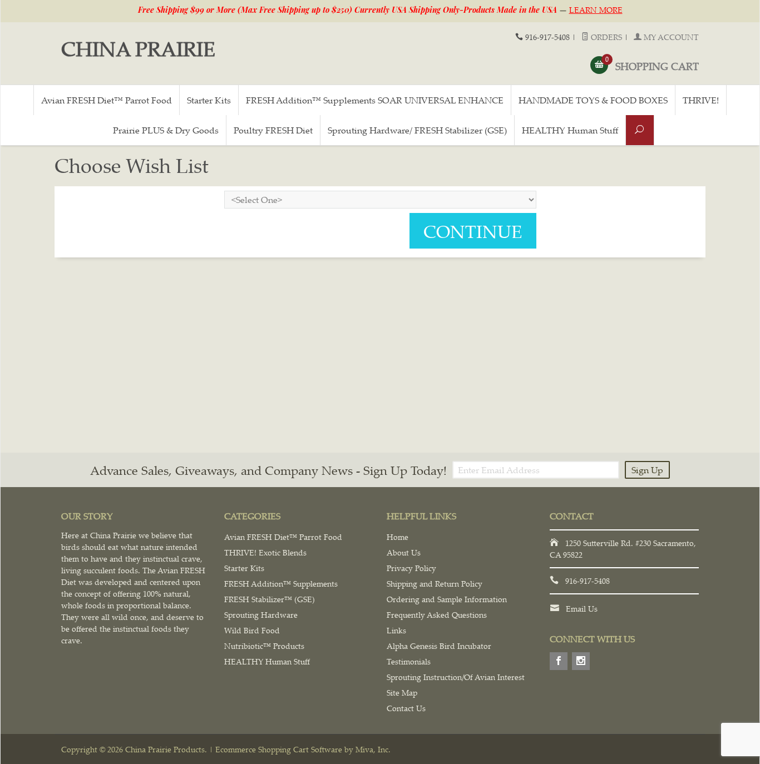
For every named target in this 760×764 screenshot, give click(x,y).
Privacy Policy (411, 568)
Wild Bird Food (252, 630)
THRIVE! (701, 100)
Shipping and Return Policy (434, 583)
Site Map (402, 692)
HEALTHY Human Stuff (570, 130)
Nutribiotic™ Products (264, 646)
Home (397, 537)
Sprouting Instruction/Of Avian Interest (456, 677)
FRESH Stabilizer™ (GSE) (269, 599)
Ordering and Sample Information (447, 599)
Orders (605, 37)
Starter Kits (209, 100)
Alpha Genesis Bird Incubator (439, 646)
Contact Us (406, 708)
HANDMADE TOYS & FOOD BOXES (593, 100)
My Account (670, 37)
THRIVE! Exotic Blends (265, 552)
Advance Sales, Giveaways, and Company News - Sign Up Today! (268, 470)
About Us (404, 552)
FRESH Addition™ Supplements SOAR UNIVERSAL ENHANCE (375, 100)
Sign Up (647, 470)
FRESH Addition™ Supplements (281, 583)
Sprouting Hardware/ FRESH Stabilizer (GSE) (417, 130)
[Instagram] (581, 661)
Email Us (582, 608)
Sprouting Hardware (261, 614)
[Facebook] (558, 661)
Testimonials (409, 661)
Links (396, 630)
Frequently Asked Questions (437, 614)
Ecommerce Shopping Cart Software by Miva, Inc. (303, 749)
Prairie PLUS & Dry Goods (166, 130)
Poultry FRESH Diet (273, 130)
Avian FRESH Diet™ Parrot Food (106, 100)
